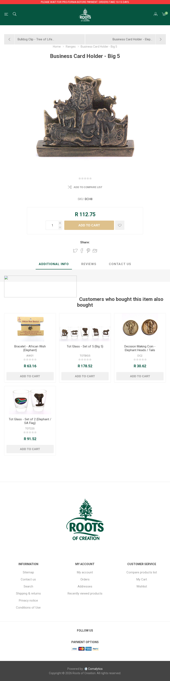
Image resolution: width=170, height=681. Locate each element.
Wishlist (141, 586)
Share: (85, 242)
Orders (85, 579)
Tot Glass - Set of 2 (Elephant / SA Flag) (30, 421)
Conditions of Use (28, 607)
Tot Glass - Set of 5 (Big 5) (85, 346)
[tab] (54, 264)
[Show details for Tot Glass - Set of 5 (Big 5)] (85, 327)
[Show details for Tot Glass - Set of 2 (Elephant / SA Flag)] (30, 400)
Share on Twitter (75, 250)
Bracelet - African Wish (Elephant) (30, 348)
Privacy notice (28, 600)
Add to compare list (88, 187)
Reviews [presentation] (88, 264)
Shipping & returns (28, 593)
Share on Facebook (82, 250)
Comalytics (95, 668)
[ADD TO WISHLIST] (119, 225)
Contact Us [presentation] (120, 264)
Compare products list (141, 572)
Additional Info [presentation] (54, 264)
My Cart (141, 579)
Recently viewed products (85, 593)
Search (28, 586)
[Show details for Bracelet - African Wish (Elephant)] (30, 327)
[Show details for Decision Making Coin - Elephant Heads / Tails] (140, 327)
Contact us (28, 579)
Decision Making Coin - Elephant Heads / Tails (139, 348)
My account (85, 572)
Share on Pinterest (88, 250)
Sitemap (28, 572)
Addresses (85, 586)
